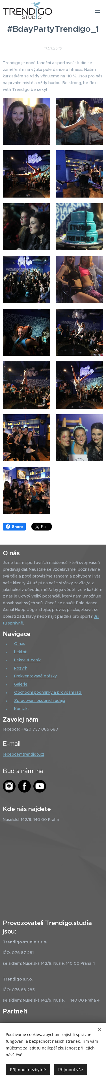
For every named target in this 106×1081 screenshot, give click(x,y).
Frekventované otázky (35, 676)
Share (17, 526)
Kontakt (21, 708)
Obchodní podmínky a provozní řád (48, 692)
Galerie (20, 684)
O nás (19, 643)
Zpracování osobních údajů (39, 700)
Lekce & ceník (27, 660)
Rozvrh (20, 668)
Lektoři (20, 651)
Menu (97, 10)
